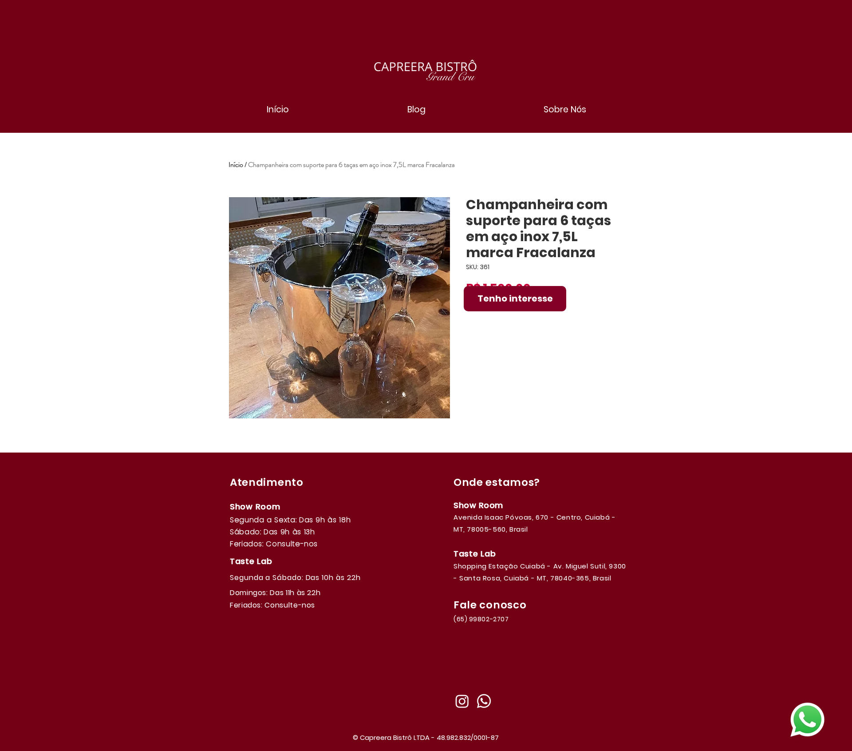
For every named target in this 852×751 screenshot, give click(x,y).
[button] (711, 7)
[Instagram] (462, 701)
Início (236, 164)
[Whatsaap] (484, 701)
